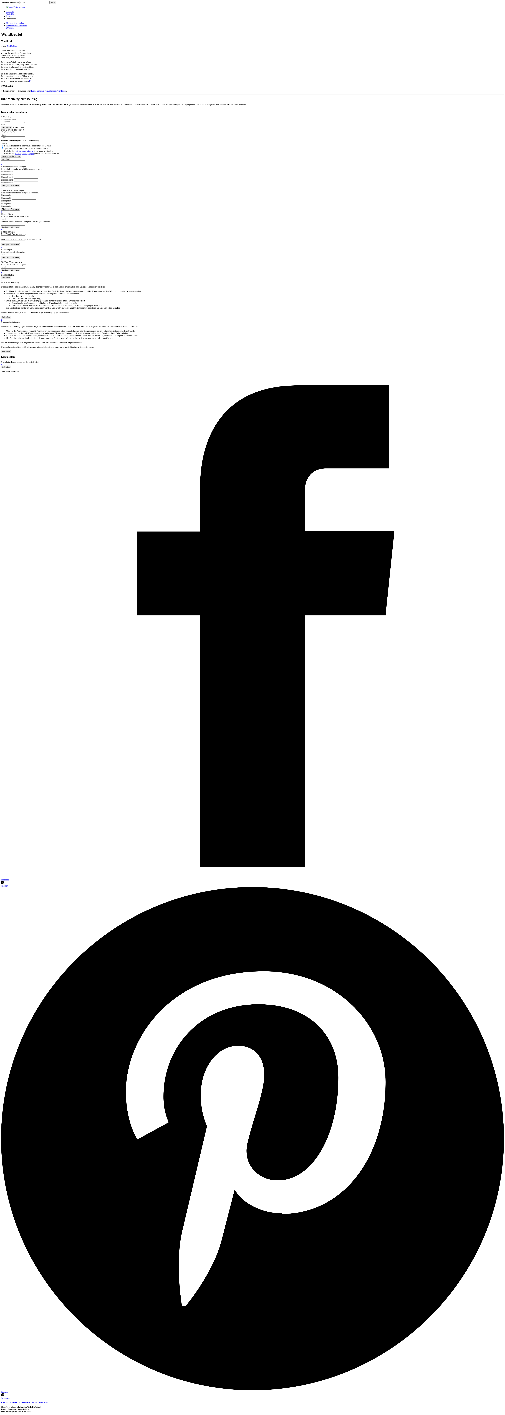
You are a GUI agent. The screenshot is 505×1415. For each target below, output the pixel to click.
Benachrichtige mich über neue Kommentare (27, 146)
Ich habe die (31, 154)
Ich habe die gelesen (28, 151)
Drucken (10, 28)
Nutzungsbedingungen (24, 154)
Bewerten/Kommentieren (16, 25)
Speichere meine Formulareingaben (26, 148)
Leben (9, 16)
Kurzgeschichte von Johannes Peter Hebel (48, 91)
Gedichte (10, 14)
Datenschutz (24, 1402)
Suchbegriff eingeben (10, 2)
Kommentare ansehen (15, 23)
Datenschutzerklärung (24, 151)
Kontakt (4, 1402)
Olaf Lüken (12, 46)
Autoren (13, 1402)
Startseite (10, 11)
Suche (34, 1402)
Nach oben (43, 1402)
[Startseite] (15, 7)
